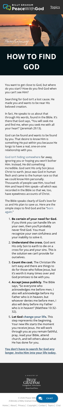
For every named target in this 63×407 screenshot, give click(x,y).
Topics (55, 7)
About (13, 405)
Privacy (21, 405)
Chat (58, 405)
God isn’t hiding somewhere (22, 157)
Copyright (31, 405)
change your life (34, 317)
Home (5, 405)
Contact (42, 405)
